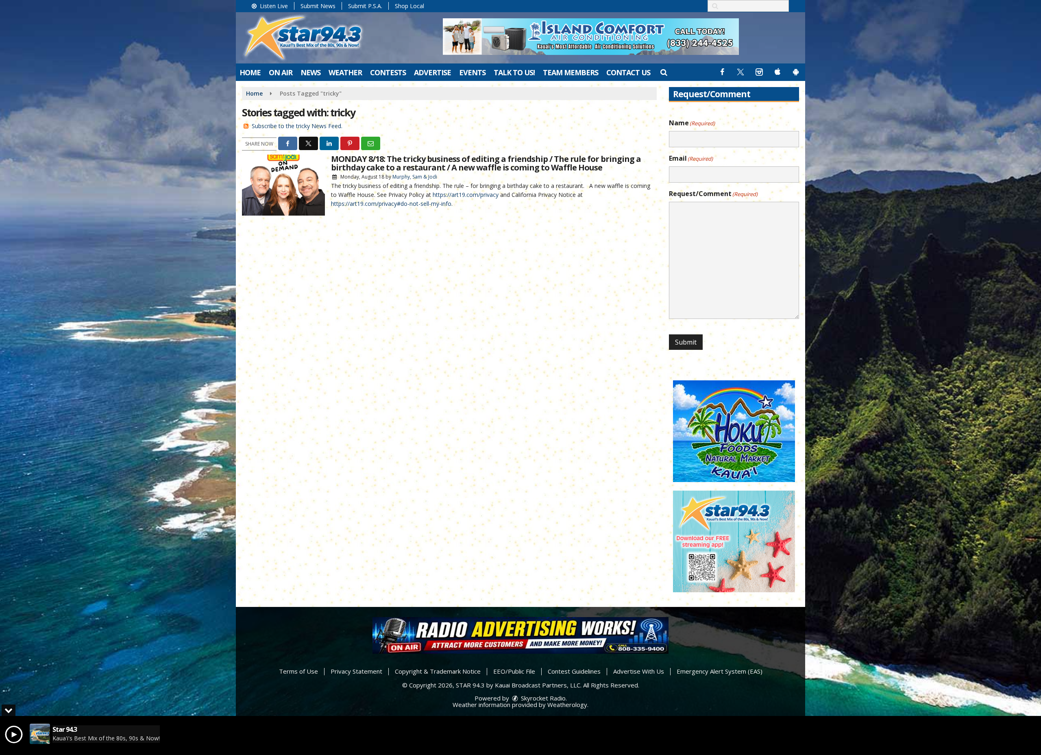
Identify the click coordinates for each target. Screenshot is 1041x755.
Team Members (570, 72)
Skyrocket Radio (542, 698)
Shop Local (409, 6)
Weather (345, 72)
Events (472, 72)
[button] (663, 72)
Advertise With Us (638, 671)
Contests (388, 72)
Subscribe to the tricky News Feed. (297, 126)
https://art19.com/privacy (466, 195)
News (310, 72)
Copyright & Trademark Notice (438, 671)
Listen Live (273, 6)
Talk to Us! (514, 72)
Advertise (432, 72)
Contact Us (628, 72)
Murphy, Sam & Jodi (414, 176)
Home (250, 72)
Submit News (318, 6)
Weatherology (567, 704)
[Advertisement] (591, 36)
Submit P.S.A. (365, 6)
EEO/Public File (514, 671)
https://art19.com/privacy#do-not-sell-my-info (391, 203)
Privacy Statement (356, 671)
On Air (280, 72)
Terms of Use (298, 671)
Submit (686, 342)
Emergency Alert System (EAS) (719, 671)
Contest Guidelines (574, 671)
